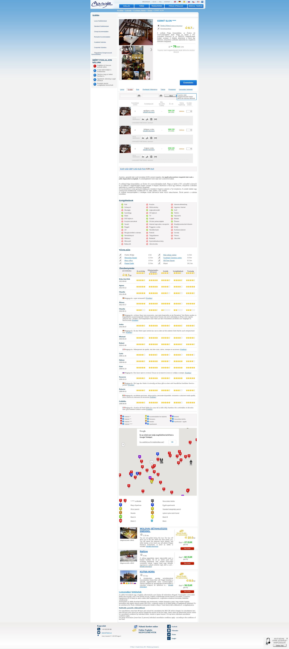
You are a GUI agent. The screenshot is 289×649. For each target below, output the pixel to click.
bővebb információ (149, 112)
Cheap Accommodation (101, 31)
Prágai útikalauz (176, 6)
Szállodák (128, 10)
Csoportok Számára (100, 47)
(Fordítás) (149, 298)
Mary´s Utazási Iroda (137, 647)
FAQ (160, 1)
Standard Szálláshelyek (101, 26)
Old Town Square (169, 260)
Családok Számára (100, 42)
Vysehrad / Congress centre (172, 258)
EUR (122, 169)
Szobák (130, 89)
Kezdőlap (120, 10)
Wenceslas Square (131, 258)
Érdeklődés (188, 83)
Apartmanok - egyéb (180, 421)
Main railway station (169, 255)
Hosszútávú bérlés (180, 419)
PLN (144, 169)
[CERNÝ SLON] (136, 45)
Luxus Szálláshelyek (100, 21)
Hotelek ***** (128, 424)
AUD (140, 169)
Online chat (279, 646)
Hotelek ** (128, 416)
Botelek (176, 416)
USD (127, 169)
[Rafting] (128, 562)
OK (172, 442)
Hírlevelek (146, 1)
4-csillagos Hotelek (139, 10)
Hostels (151, 421)
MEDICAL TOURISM (196, 6)
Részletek (187, 548)
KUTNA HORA (147, 571)
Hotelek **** (128, 421)
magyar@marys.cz (107, 633)
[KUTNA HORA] (128, 582)
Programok (172, 89)
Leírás (122, 89)
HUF (152, 169)
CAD (135, 169)
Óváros (150, 10)
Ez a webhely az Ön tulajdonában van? (152, 442)
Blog (154, 1)
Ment (171, 96)
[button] (147, 471)
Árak (137, 89)
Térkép (163, 89)
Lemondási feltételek (186, 89)
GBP (131, 169)
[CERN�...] (136, 79)
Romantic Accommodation (102, 37)
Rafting (144, 551)
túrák (141, 6)
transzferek (156, 6)
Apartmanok (153, 424)
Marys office (129, 260)
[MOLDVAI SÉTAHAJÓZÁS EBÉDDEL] (128, 539)
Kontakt (167, 1)
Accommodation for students (158, 416)
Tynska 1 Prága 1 (171, 25)
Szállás (126, 6)
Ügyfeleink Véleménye (150, 89)
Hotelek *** (128, 419)
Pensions (152, 419)
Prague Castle (129, 263)
